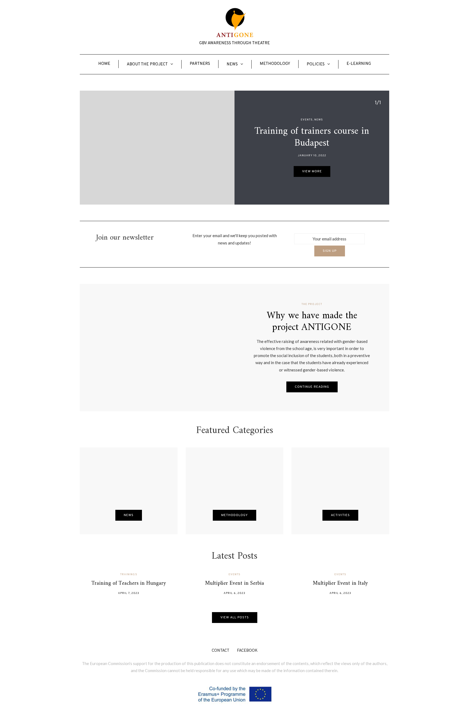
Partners (200, 63)
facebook (247, 650)
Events (307, 120)
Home (104, 63)
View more (312, 171)
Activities (340, 515)
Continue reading (312, 387)
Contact (220, 650)
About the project (147, 64)
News (232, 64)
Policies (316, 64)
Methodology (275, 63)
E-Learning (359, 63)
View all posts (234, 617)
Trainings (128, 574)
